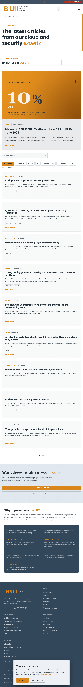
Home (4, 16)
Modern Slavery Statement (13, 682)
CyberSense (8, 624)
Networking (47, 602)
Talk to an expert (41, 488)
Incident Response (73, 2)
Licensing (62, 163)
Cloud (45, 595)
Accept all (22, 680)
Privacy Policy (47, 675)
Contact (25, 2)
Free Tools (47, 634)
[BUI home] (19, 8)
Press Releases (48, 628)
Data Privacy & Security (12, 674)
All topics (8, 163)
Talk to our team (71, 63)
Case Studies (48, 621)
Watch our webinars (41, 494)
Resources (12, 16)
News (72, 163)
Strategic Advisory (50, 605)
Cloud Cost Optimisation (13, 631)
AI (38, 163)
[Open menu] (79, 8)
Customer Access (36, 2)
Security (20, 163)
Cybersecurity (48, 592)
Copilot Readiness (11, 628)
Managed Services (50, 608)
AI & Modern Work (49, 599)
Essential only (37, 680)
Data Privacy (48, 163)
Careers (7, 650)
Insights (46, 618)
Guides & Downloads (50, 631)
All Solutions (8, 634)
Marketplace (53, 2)
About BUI (7, 644)
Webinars (46, 624)
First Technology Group (12, 647)
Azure (30, 163)
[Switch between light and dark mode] (58, 9)
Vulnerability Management (14, 621)
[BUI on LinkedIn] (9, 661)
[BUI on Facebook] (5, 661)
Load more (41, 455)
